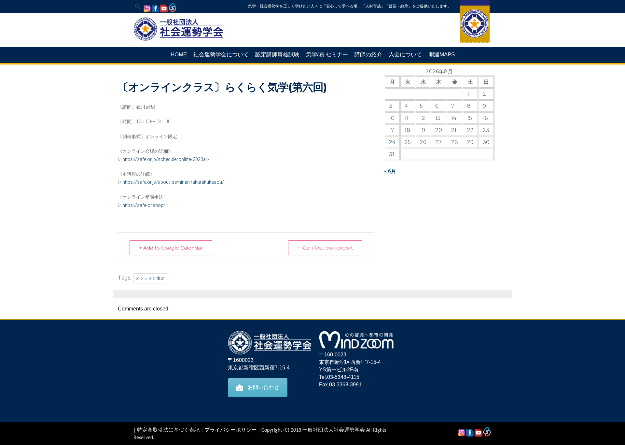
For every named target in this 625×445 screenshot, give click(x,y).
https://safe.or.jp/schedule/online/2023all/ (166, 159)
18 (407, 130)
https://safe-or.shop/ (143, 205)
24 (392, 142)
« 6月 (390, 171)
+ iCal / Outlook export (325, 248)
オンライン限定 (150, 278)
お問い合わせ (263, 387)
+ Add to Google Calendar (171, 248)
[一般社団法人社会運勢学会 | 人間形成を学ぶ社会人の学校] (178, 39)
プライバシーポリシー (230, 430)
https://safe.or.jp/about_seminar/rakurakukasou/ (173, 182)
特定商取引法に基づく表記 (168, 430)
